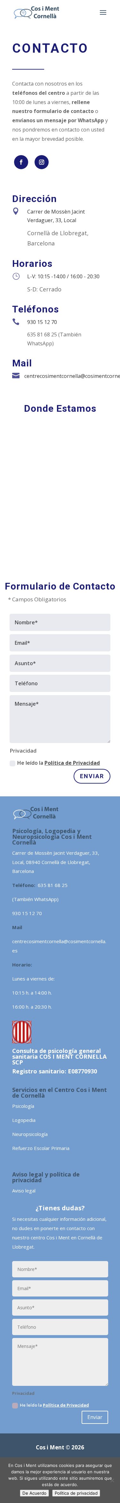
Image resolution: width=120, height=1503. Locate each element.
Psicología (23, 1106)
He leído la (58, 762)
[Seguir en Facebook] (21, 162)
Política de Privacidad (72, 762)
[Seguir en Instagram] (42, 162)
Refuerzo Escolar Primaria (40, 1148)
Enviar (92, 776)
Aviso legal (24, 1190)
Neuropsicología (30, 1134)
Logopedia (24, 1120)
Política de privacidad (76, 1493)
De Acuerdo (34, 1493)
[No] (112, 1480)
